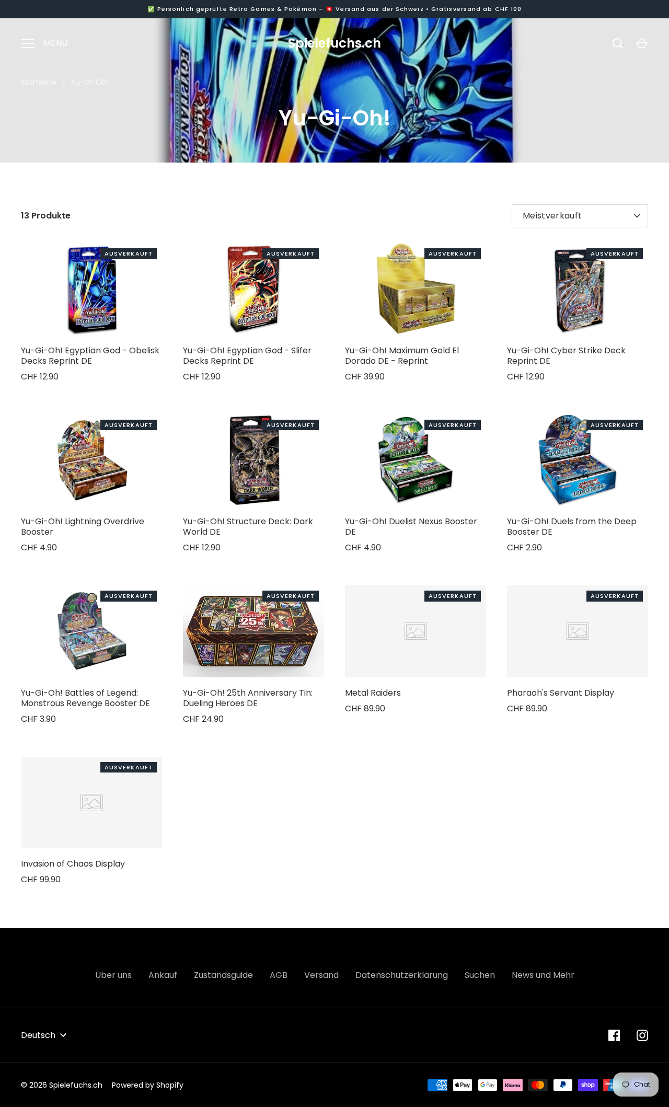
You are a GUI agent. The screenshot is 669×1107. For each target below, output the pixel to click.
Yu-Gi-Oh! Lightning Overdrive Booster (82, 526)
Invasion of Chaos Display (73, 864)
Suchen (480, 975)
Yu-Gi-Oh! (90, 82)
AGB (278, 975)
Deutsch (38, 1035)
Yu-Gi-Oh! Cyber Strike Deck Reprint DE (566, 355)
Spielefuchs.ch (334, 43)
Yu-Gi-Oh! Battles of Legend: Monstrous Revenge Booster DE (85, 698)
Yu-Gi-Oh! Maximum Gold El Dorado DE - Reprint (402, 355)
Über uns (113, 975)
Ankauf (162, 975)
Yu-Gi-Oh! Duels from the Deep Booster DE (572, 526)
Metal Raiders (373, 693)
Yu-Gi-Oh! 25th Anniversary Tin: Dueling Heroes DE (248, 698)
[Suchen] (617, 43)
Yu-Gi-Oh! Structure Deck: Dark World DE (248, 526)
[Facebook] (614, 1035)
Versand (321, 975)
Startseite (38, 82)
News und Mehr (543, 975)
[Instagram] (642, 1035)
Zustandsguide (223, 975)
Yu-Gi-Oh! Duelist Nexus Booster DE (411, 526)
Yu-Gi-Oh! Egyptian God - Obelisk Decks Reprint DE (90, 355)
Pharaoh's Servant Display (560, 693)
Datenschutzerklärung (401, 975)
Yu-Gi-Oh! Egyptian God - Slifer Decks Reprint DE (247, 355)
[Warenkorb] (641, 43)
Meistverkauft (552, 216)
